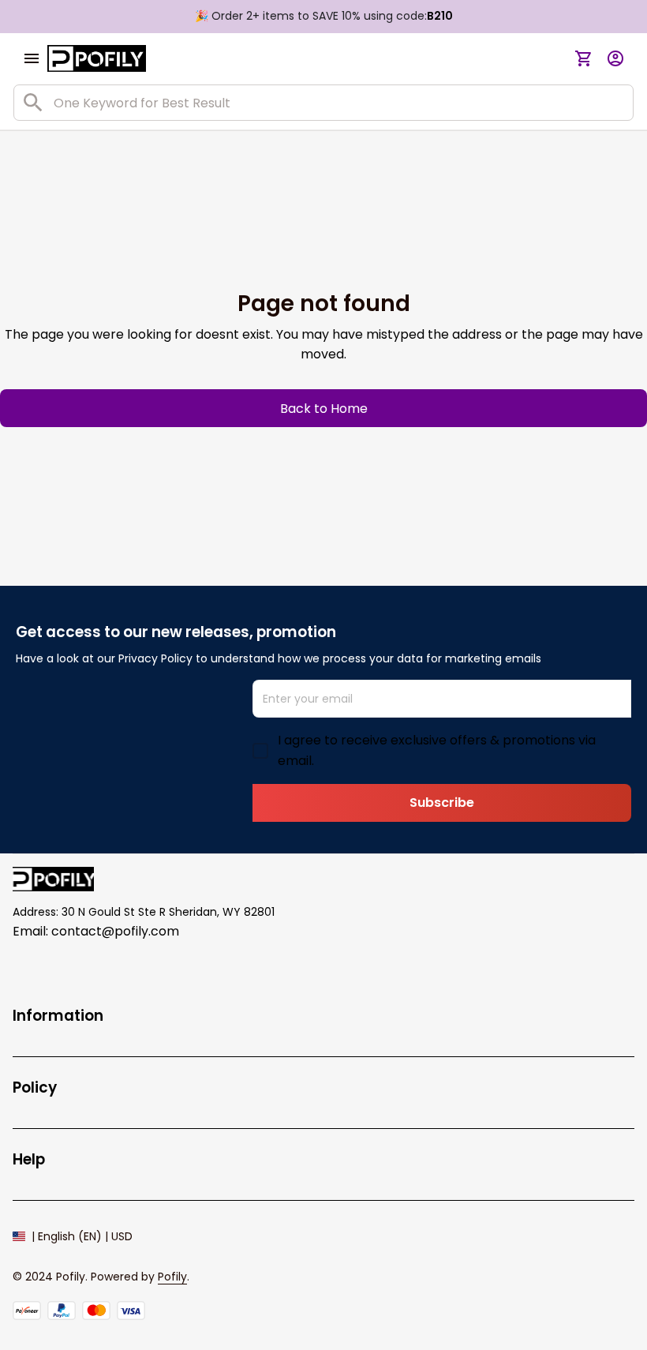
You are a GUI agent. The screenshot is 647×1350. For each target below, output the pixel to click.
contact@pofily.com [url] (115, 931)
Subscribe (442, 802)
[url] (172, 1277)
